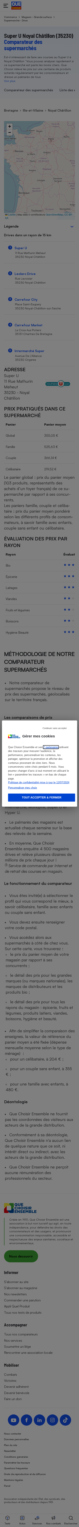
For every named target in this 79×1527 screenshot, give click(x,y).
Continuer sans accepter (55, 728)
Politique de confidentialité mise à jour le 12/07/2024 (38, 782)
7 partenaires (51, 746)
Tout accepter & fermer (41, 797)
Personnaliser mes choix (22, 787)
